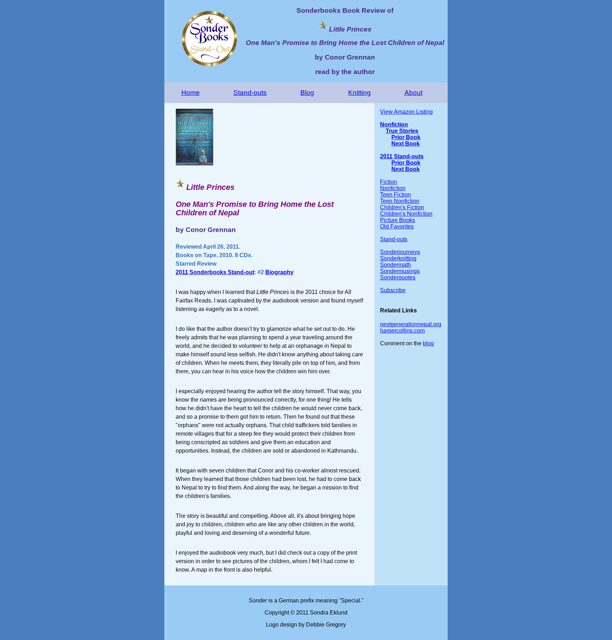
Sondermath (395, 265)
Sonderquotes (397, 277)
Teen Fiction (395, 195)
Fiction (388, 182)
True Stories (402, 131)
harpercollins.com (402, 331)
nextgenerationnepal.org (410, 324)
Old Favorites (397, 226)
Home (190, 92)
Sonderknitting (398, 258)
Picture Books (397, 220)
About (413, 92)
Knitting (359, 92)
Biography (279, 272)
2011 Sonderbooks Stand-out (215, 272)
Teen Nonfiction (399, 201)
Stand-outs (250, 92)
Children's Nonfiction (406, 214)
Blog (307, 92)
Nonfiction (394, 124)
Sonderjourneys (400, 252)
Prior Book (405, 137)
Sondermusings (400, 271)
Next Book (405, 144)
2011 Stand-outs (402, 156)
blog (428, 343)
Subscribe (393, 290)
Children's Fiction (402, 207)
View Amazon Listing (406, 112)
